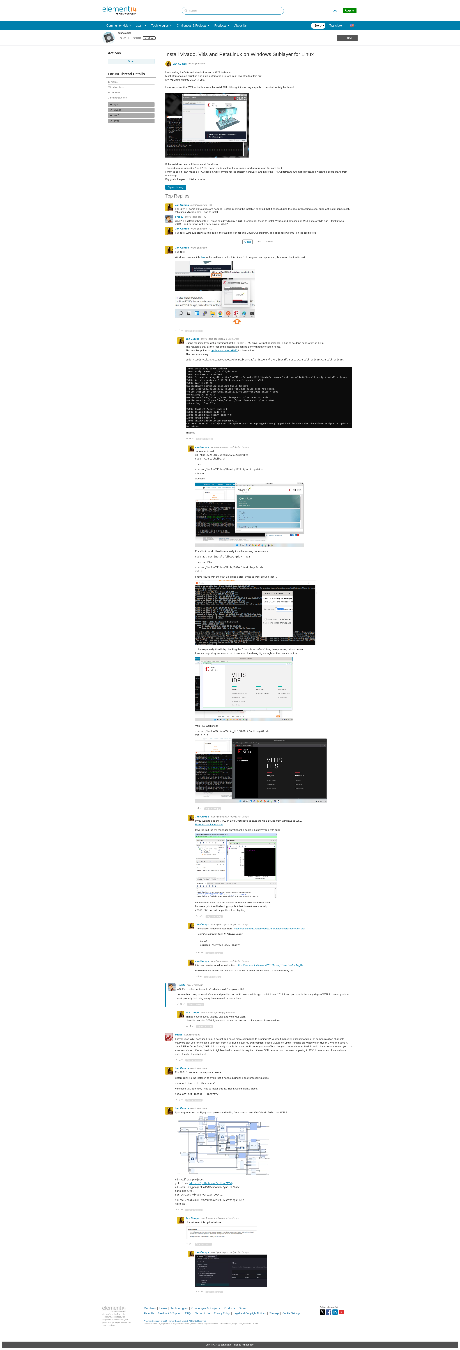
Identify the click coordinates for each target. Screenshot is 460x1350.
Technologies (123, 32)
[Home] (119, 10)
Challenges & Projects (205, 1308)
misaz (179, 1034)
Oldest (247, 242)
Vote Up (176, 330)
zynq (116, 104)
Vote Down (182, 330)
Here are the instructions (209, 824)
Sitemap (274, 1313)
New (349, 38)
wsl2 (116, 115)
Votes (258, 241)
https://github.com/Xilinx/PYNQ (211, 1183)
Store (242, 1308)
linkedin (335, 1312)
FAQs (188, 1313)
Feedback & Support (169, 1313)
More (151, 38)
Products (229, 1308)
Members (150, 1308)
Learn (163, 1308)
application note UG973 (224, 350)
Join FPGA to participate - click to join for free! (230, 1345)
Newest (269, 241)
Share (131, 61)
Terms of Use (202, 1313)
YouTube (341, 1312)
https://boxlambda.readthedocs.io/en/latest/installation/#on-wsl (269, 928)
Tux (203, 257)
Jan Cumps (180, 63)
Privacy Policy (222, 1313)
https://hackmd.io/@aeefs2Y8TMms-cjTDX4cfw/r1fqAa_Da (270, 965)
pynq (116, 121)
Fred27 (179, 216)
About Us (149, 1313)
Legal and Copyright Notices (249, 1313)
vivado (117, 110)
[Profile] (352, 25)
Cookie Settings (291, 1313)
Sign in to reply (176, 187)
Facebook (328, 1312)
